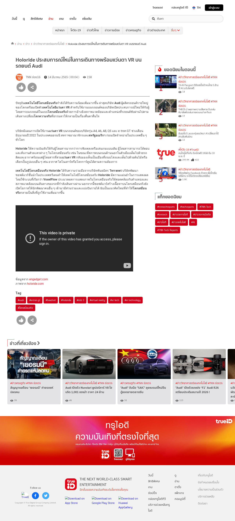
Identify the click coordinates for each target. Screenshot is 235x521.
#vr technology (132, 300)
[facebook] (35, 495)
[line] (25, 495)
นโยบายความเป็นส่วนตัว (210, 490)
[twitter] (45, 495)
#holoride (66, 300)
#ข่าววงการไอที (180, 214)
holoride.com (35, 283)
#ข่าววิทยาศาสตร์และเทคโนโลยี (194, 77)
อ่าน (50, 19)
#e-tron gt (34, 300)
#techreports (187, 207)
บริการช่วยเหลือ (206, 497)
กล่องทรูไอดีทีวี (157, 499)
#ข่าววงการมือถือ (202, 214)
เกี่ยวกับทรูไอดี (205, 475)
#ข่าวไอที (161, 222)
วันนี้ (14, 19)
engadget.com (38, 279)
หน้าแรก (60, 30)
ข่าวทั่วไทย (93, 30)
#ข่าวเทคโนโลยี (179, 222)
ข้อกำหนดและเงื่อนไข (208, 482)
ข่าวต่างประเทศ (156, 30)
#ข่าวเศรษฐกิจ (18, 383)
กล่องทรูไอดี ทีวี (179, 7)
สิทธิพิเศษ (37, 19)
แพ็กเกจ (179, 493)
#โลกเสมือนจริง (25, 308)
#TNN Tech (205, 207)
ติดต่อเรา (202, 504)
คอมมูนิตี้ (180, 499)
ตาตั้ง (73, 19)
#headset (51, 300)
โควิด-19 (76, 30)
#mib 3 (80, 300)
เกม (61, 19)
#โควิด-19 (183, 150)
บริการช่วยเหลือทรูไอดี (159, 508)
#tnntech (162, 214)
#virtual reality (97, 300)
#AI (193, 222)
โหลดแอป (158, 7)
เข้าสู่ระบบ (214, 8)
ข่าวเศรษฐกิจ (133, 30)
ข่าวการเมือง (112, 30)
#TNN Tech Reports (167, 230)
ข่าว (28, 44)
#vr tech (114, 300)
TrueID (23, 7)
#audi (21, 300)
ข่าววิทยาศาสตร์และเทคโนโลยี (48, 44)
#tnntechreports (166, 207)
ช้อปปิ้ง (152, 493)
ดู (24, 19)
